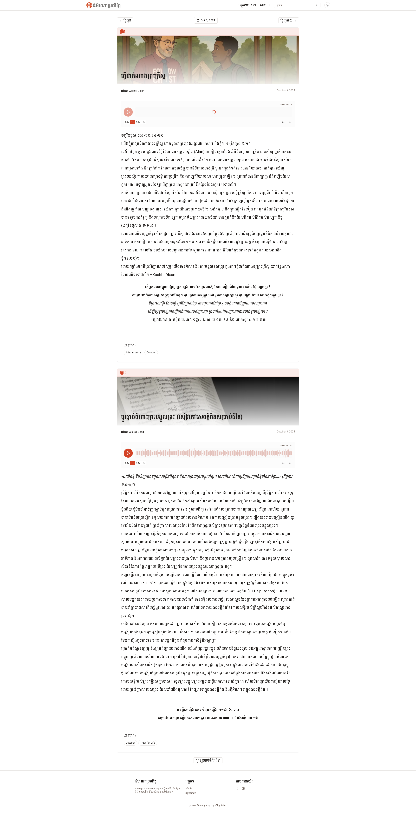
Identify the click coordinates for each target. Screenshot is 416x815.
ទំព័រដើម (188, 788)
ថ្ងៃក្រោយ (288, 20)
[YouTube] (243, 788)
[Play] (128, 112)
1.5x (138, 122)
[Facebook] (237, 788)
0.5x (127, 122)
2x (144, 122)
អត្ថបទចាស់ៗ (247, 5)
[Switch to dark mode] (327, 5)
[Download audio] (289, 122)
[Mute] (283, 122)
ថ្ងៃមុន (125, 20)
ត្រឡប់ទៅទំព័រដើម (208, 760)
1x (132, 122)
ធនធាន (265, 5)
